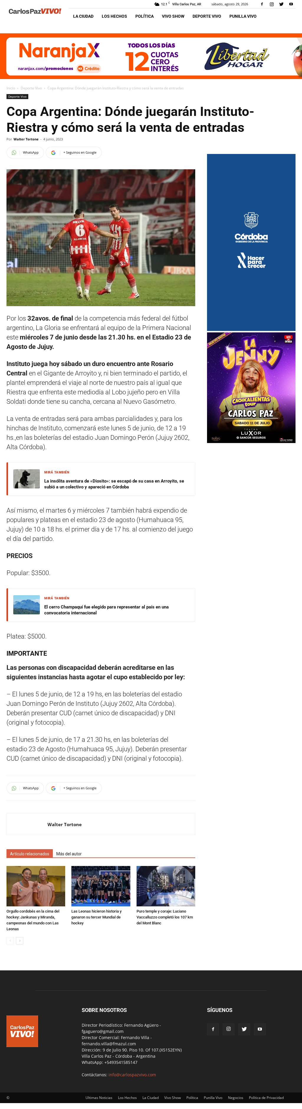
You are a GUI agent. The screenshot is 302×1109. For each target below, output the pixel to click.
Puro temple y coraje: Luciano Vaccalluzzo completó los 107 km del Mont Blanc (165, 917)
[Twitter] (281, 4)
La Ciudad (83, 16)
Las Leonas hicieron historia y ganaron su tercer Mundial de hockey (96, 917)
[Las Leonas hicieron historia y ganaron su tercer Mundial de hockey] (100, 886)
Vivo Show (173, 16)
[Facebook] (261, 4)
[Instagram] (271, 4)
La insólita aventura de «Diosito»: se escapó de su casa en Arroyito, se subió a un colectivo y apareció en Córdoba (114, 484)
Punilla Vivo (243, 16)
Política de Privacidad (266, 1097)
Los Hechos (114, 16)
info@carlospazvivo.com (132, 1074)
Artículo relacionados (29, 854)
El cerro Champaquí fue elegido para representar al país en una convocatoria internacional (106, 610)
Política (144, 16)
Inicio (10, 88)
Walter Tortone (26, 139)
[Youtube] (291, 4)
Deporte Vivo (207, 16)
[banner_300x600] (251, 329)
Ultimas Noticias (99, 1097)
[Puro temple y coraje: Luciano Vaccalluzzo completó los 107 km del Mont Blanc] (166, 886)
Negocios (235, 1097)
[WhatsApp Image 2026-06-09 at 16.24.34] (251, 441)
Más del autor (69, 854)
